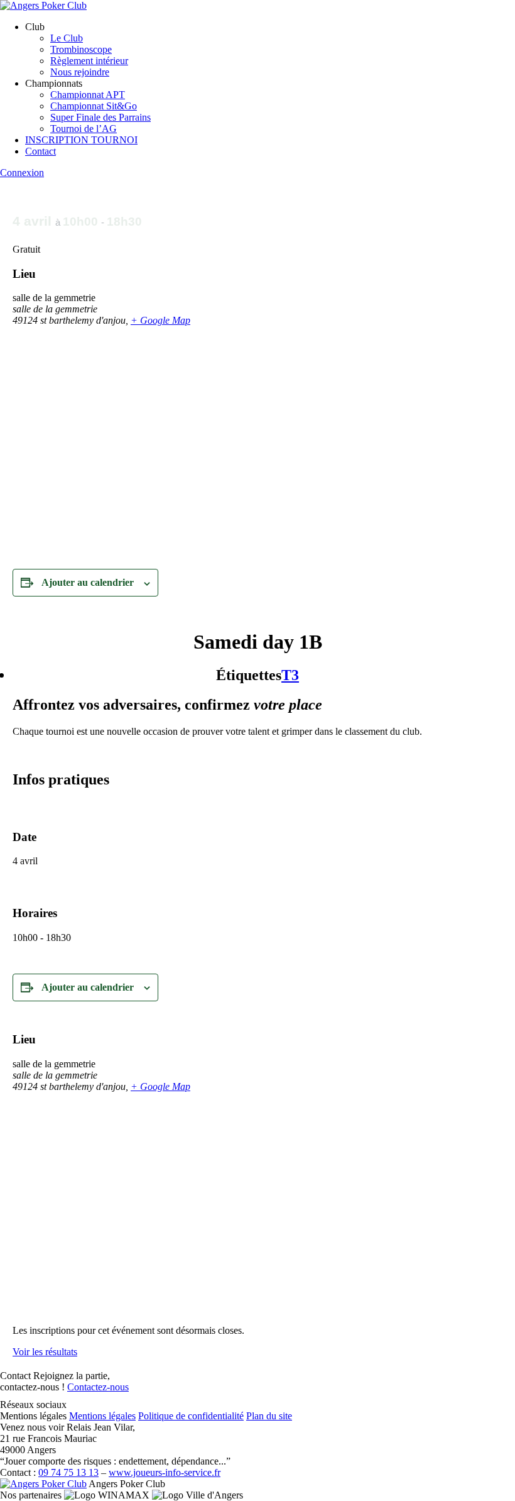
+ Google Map (160, 320)
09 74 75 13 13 (68, 1472)
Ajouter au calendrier (87, 582)
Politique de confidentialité (191, 1415)
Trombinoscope (81, 49)
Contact (40, 151)
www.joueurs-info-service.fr (164, 1472)
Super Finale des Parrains (100, 117)
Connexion (22, 172)
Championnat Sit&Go (93, 106)
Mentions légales (102, 1415)
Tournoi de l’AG (83, 128)
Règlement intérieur (89, 60)
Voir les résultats (45, 1351)
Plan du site (269, 1415)
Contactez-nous (98, 1387)
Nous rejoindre (79, 72)
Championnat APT (87, 94)
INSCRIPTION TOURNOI (81, 140)
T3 (290, 675)
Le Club (66, 38)
